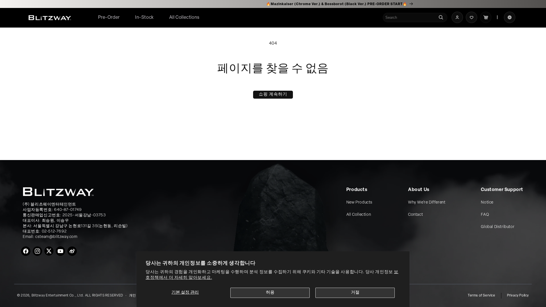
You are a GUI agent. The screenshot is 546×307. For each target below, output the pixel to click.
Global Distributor (497, 227)
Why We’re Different (426, 202)
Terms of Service (481, 295)
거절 (355, 293)
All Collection (358, 215)
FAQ (485, 215)
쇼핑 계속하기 (273, 94)
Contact (415, 215)
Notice (487, 202)
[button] (184, 18)
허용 (270, 293)
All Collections (184, 17)
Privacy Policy (518, 295)
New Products (359, 202)
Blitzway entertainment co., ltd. (58, 295)
